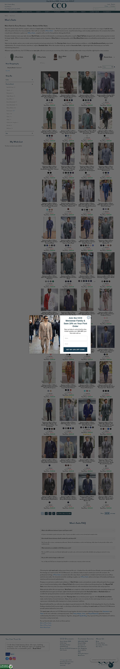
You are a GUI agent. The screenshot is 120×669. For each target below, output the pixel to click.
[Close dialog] (88, 317)
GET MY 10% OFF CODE (75, 349)
